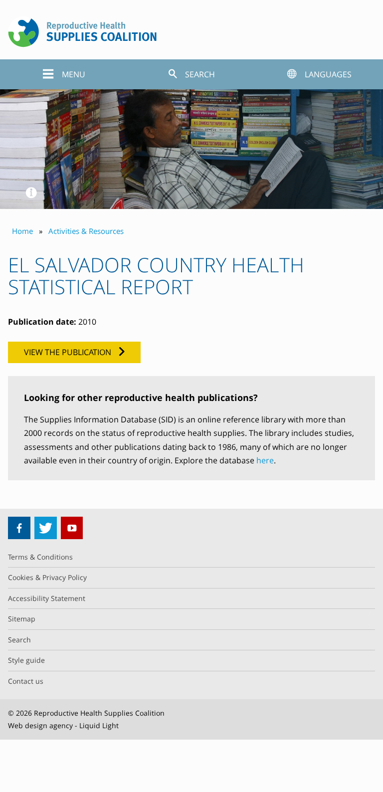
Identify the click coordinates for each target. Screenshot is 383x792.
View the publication (67, 352)
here (265, 460)
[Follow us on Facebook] (19, 528)
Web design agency (40, 725)
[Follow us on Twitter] (45, 528)
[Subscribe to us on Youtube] (72, 528)
